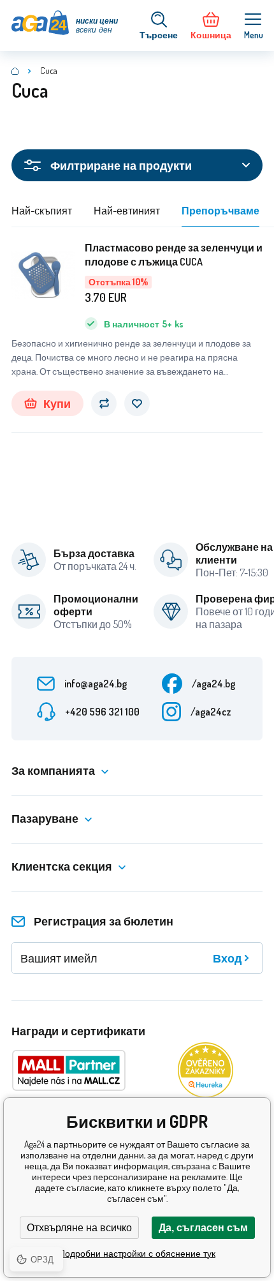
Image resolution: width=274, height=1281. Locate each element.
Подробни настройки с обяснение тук (137, 1253)
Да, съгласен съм (203, 1227)
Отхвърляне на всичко (79, 1227)
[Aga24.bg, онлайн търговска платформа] (15, 71)
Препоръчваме (220, 210)
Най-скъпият (41, 210)
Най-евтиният (127, 210)
